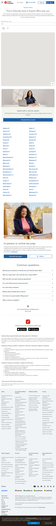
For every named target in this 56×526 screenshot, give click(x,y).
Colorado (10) (33, 134)
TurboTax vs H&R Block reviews (34, 465)
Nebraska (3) (6, 166)
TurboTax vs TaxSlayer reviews (34, 468)
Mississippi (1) (33, 160)
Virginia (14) (6, 192)
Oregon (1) (6, 180)
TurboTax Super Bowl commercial (34, 462)
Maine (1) (5, 154)
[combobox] (29, 24)
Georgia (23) (32, 140)
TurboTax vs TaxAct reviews (33, 471)
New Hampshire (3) (8, 169)
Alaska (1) (31, 128)
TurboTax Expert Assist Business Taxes (20, 424)
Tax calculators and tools (21, 457)
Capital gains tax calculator (19, 476)
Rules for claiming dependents (46, 407)
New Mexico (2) (7, 172)
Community (4, 470)
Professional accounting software (47, 467)
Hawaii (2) (5, 142)
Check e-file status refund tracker (21, 465)
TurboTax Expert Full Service (20, 415)
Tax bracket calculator (20, 462)
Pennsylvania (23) (33, 180)
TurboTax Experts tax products (20, 409)
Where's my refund (5, 462)
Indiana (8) (32, 145)
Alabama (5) (6, 128)
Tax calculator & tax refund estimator (19, 460)
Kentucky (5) (6, 151)
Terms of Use (42, 507)
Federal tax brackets (47, 431)
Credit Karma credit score (48, 470)
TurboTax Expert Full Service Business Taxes (20, 421)
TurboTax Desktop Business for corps (33, 409)
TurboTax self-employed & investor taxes (20, 402)
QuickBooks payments (47, 463)
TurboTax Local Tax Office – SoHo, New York (21, 441)
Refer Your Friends (5, 476)
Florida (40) (6, 140)
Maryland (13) (33, 154)
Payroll (44, 461)
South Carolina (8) (34, 183)
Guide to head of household (46, 404)
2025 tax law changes (47, 433)
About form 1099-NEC (47, 412)
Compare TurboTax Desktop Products (33, 398)
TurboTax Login (5, 468)
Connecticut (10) (7, 137)
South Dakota (6, 186)
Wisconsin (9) (32, 195)
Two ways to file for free (7, 466)
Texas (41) (5, 189)
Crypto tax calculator (20, 474)
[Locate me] (52, 83)
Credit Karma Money (6, 413)
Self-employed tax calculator (19, 471)
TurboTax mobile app (6, 422)
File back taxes (45, 418)
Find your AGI (45, 420)
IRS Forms (3, 405)
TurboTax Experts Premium (19, 412)
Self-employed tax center (7, 407)
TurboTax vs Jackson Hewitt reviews (33, 475)
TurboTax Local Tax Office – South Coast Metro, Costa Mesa (21, 444)
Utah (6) (31, 189)
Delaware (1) (32, 137)
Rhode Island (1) (7, 183)
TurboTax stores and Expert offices (19, 434)
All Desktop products (34, 401)
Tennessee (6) (32, 186)
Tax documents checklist (20, 481)
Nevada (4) (32, 166)
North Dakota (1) (33, 175)
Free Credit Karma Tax (47, 472)
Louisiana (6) (32, 151)
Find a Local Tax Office (20, 439)
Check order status (33, 405)
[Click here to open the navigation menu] (2, 2)
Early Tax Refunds (5, 424)
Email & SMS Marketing (47, 476)
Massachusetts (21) (8, 157)
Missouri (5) (6, 163)
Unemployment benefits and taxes (48, 423)
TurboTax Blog (4, 415)
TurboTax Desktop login (34, 395)
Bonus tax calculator (19, 479)
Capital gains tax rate (47, 416)
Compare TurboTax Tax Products (6, 396)
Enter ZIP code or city (6, 21)
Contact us (3, 460)
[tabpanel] (28, 59)
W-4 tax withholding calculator (19, 468)
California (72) (7, 134)
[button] (28, 381)
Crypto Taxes (4, 411)
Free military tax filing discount (20, 406)
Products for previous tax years (7, 419)
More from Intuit (46, 474)
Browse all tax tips (46, 399)
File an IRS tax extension (7, 464)
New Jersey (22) (33, 169)
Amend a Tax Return (6, 428)
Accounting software (47, 458)
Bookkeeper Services (47, 478)
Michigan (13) (32, 157)
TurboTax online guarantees (5, 402)
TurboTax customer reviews (33, 459)
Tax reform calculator (20, 483)
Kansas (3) (32, 148)
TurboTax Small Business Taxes (21, 428)
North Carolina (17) (8, 175)
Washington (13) (33, 192)
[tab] (3, 28)
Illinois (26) (6, 145)
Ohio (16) (5, 177)
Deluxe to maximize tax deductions (20, 399)
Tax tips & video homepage (46, 396)
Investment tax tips (46, 425)
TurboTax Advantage (33, 407)
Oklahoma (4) (32, 177)
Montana (31, 163)
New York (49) (33, 172)
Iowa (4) (5, 148)
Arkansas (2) (32, 131)
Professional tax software (48, 465)
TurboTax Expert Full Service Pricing (20, 418)
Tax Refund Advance (6, 409)
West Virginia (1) (7, 195)
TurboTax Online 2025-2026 (6, 399)
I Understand (33, 523)
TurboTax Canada (5, 417)
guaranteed (14, 251)
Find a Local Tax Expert (20, 437)
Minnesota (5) (6, 160)
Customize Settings (48, 523)
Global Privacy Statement (31, 518)
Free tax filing (18, 397)
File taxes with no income (48, 410)
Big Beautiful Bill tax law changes (7, 473)
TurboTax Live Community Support (7, 457)
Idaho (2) (31, 142)
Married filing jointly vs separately (47, 401)
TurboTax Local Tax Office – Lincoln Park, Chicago (21, 449)
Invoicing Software (46, 480)
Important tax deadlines (47, 429)
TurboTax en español (6, 426)
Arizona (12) (6, 131)
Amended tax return (47, 414)
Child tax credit (46, 427)
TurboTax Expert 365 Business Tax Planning (20, 431)
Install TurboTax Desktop (34, 403)
